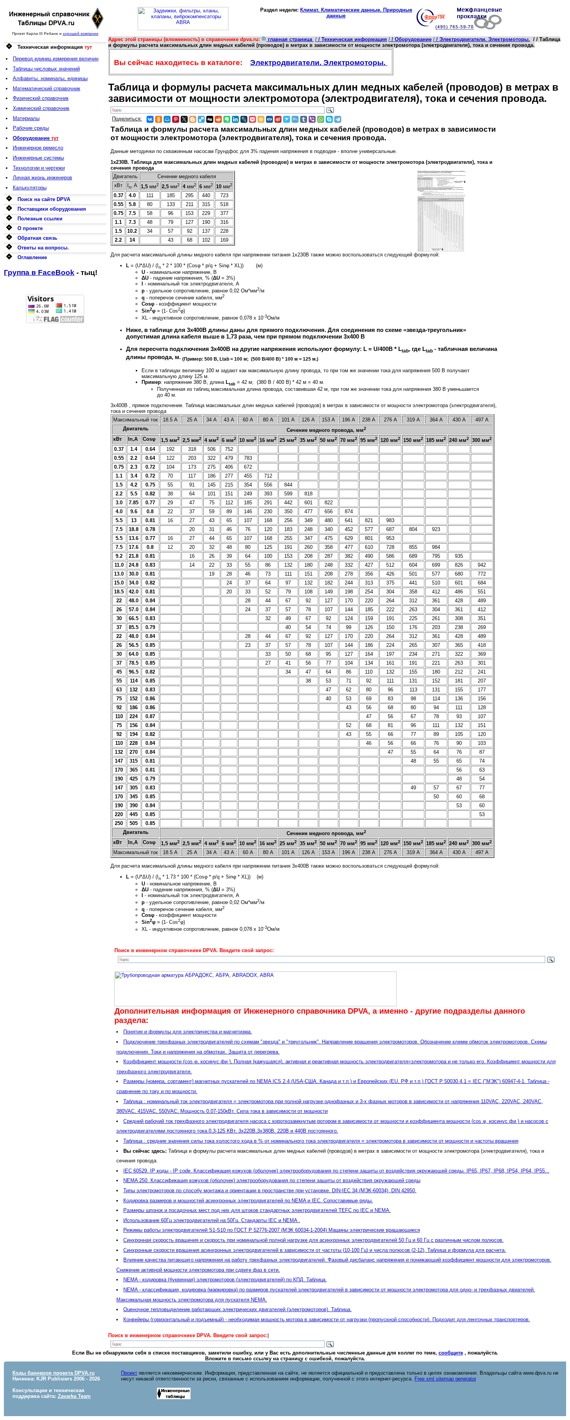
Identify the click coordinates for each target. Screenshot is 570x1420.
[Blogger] (192, 119)
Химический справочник (41, 108)
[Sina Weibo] (278, 119)
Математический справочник (46, 88)
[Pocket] (252, 119)
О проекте (30, 228)
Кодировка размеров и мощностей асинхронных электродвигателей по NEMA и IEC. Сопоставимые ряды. (248, 1200)
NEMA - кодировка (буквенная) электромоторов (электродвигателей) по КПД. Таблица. (225, 1279)
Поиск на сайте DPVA (43, 199)
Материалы (26, 118)
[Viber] (312, 119)
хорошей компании (80, 33)
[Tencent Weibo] (295, 119)
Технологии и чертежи (39, 168)
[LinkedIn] (235, 119)
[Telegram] (337, 119)
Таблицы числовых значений (46, 69)
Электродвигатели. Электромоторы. (318, 62)
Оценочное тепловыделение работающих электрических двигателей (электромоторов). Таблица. (237, 1309)
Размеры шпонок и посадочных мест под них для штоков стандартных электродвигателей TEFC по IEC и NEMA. (257, 1210)
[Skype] (329, 119)
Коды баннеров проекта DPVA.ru (53, 1373)
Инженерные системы (38, 158)
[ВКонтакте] (150, 119)
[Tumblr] (303, 119)
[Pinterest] (175, 119)
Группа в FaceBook (39, 272)
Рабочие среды (31, 128)
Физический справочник (41, 98)
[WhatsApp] (320, 119)
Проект (129, 1373)
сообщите (451, 1353)
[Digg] (209, 119)
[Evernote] (226, 119)
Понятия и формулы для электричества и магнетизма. (187, 1032)
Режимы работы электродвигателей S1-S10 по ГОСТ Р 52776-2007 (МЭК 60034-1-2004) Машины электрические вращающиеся (271, 1230)
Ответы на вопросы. (43, 248)
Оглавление (32, 257)
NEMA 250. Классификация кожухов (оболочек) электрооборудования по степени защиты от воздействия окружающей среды (271, 1180)
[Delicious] (201, 119)
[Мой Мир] (167, 119)
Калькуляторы (30, 188)
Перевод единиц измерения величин (55, 59)
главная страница (290, 39)
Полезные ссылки (39, 219)
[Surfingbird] (286, 119)
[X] (184, 119)
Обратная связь (37, 238)
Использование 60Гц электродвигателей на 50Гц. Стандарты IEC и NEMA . (211, 1220)
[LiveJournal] (243, 119)
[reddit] (218, 119)
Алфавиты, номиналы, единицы (50, 78)
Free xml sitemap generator (445, 1379)
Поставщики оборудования (51, 209)
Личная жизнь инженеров (42, 178)
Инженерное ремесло (38, 148)
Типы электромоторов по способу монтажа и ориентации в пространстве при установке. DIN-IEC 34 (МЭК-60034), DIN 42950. (269, 1190)
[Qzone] (260, 119)
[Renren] (269, 119)
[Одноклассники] (158, 119)
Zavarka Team (74, 1396)
